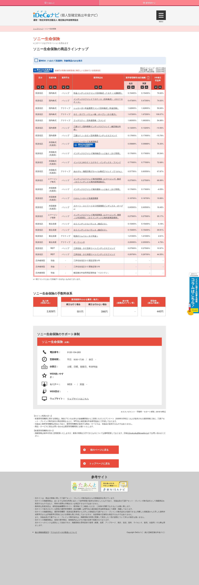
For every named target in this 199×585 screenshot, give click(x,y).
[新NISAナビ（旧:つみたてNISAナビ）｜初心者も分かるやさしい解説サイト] (114, 486)
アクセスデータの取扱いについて (64, 532)
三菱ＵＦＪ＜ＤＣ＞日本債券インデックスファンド (95, 135)
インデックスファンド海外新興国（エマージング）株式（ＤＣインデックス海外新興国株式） (97, 180)
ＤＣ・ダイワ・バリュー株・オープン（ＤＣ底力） (95, 114)
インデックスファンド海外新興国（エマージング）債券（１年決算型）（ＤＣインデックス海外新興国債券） (97, 216)
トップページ (38, 28)
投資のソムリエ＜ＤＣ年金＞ (86, 236)
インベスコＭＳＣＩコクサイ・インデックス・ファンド (97, 162)
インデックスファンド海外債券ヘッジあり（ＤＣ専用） (97, 189)
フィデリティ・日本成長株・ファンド (90, 120)
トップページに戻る (99, 463)
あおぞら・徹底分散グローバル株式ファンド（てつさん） (98, 171)
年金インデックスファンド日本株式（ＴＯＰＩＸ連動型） (98, 93)
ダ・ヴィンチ (79, 242)
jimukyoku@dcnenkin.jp (138, 433)
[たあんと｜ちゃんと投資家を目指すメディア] (84, 486)
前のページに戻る (99, 449)
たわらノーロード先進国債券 (86, 198)
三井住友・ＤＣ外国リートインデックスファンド (94, 254)
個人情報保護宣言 (42, 532)
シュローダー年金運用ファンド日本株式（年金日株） (96, 108)
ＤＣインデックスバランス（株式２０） (91, 223)
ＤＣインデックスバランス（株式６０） (91, 229)
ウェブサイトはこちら (78, 398)
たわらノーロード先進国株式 (86, 141)
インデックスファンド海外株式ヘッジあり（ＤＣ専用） (97, 153)
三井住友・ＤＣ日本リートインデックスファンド (94, 248)
